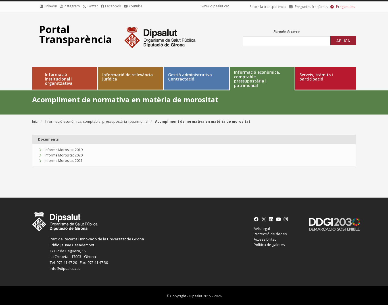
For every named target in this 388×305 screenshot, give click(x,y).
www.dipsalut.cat (215, 6)
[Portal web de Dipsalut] (138, 221)
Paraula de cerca (287, 31)
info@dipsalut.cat (65, 268)
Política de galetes (269, 244)
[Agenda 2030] (332, 224)
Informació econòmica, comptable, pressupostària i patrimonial (257, 79)
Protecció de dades (270, 233)
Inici (35, 121)
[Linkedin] (272, 219)
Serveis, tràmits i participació (316, 77)
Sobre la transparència (268, 6)
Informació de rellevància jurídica (127, 77)
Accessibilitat (265, 239)
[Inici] (159, 36)
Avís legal (262, 228)
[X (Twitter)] (264, 219)
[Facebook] (257, 219)
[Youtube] (279, 219)
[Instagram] (287, 219)
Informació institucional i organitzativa (58, 78)
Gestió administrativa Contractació (190, 77)
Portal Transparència (75, 34)
